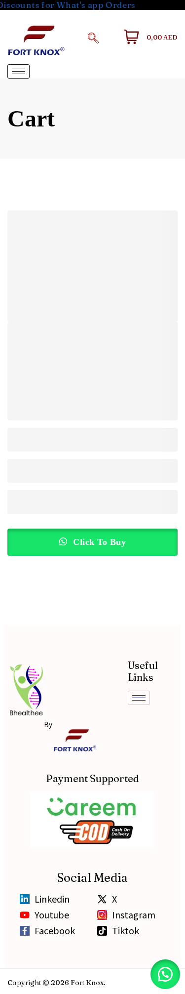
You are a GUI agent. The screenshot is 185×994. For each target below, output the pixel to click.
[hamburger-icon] (18, 71)
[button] (93, 37)
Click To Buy (98, 542)
